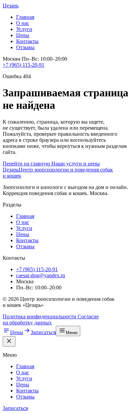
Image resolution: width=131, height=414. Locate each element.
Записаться (15, 408)
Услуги (24, 29)
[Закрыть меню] (9, 341)
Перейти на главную (27, 163)
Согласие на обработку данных (51, 319)
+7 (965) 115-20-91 (23, 65)
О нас (22, 23)
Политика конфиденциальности (40, 316)
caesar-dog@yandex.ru (40, 275)
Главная (25, 17)
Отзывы (25, 47)
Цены (22, 35)
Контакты (27, 41)
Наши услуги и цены (75, 163)
